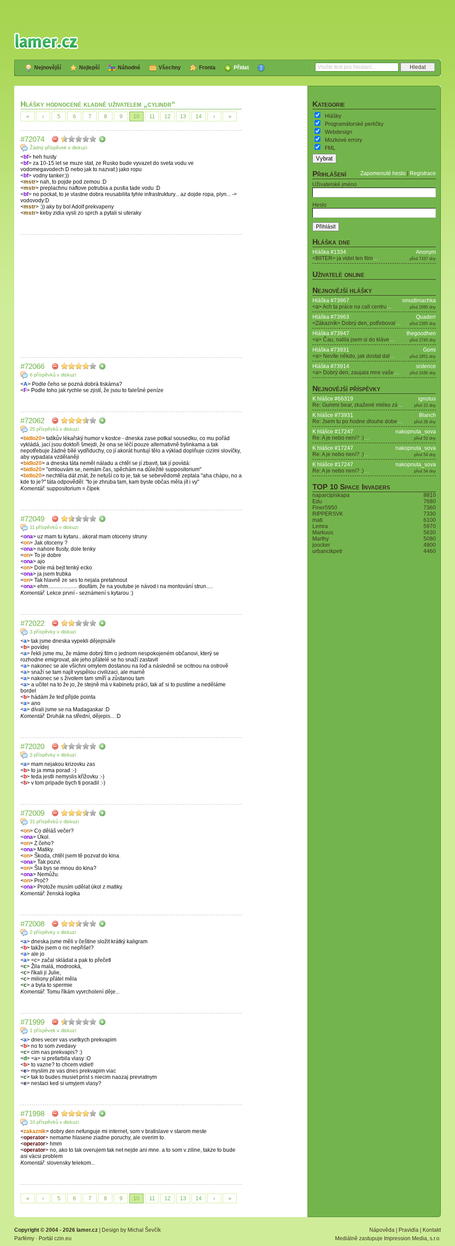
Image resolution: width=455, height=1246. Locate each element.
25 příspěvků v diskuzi (54, 429)
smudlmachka (419, 300)
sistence (426, 366)
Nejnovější (47, 67)
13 (183, 116)
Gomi (429, 350)
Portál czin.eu (55, 1238)
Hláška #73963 (330, 317)
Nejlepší (89, 67)
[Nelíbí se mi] (55, 139)
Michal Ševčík (144, 1230)
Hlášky (333, 116)
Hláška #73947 (330, 333)
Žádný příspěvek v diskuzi (58, 147)
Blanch (427, 415)
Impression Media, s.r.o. (412, 1238)
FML (330, 148)
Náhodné (129, 67)
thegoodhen (421, 333)
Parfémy (24, 1238)
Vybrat (324, 158)
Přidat (241, 67)
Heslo (319, 205)
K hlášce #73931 (332, 415)
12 (167, 116)
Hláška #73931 (330, 350)
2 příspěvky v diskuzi (53, 932)
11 (152, 116)
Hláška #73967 (330, 300)
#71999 (32, 1022)
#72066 (32, 366)
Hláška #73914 (330, 366)
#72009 (32, 813)
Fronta (207, 67)
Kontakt (432, 1230)
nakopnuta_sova (415, 432)
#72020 (32, 746)
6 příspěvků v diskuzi (53, 374)
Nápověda (382, 1230)
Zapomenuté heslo (383, 173)
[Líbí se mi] (102, 139)
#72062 (32, 420)
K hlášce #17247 (332, 432)
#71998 (32, 1113)
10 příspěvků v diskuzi (54, 1122)
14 (199, 116)
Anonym (426, 252)
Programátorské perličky (354, 124)
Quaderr (426, 317)
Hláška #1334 (329, 252)
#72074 (32, 139)
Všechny (170, 67)
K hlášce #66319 (332, 399)
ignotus (427, 399)
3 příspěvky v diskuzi (53, 631)
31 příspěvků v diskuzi (54, 821)
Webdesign (338, 132)
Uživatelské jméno (334, 184)
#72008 (32, 923)
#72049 (32, 518)
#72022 (32, 623)
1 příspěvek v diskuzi (53, 1030)
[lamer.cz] (46, 41)
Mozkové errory (343, 140)
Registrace (423, 173)
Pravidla (409, 1230)
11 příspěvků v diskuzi (54, 527)
